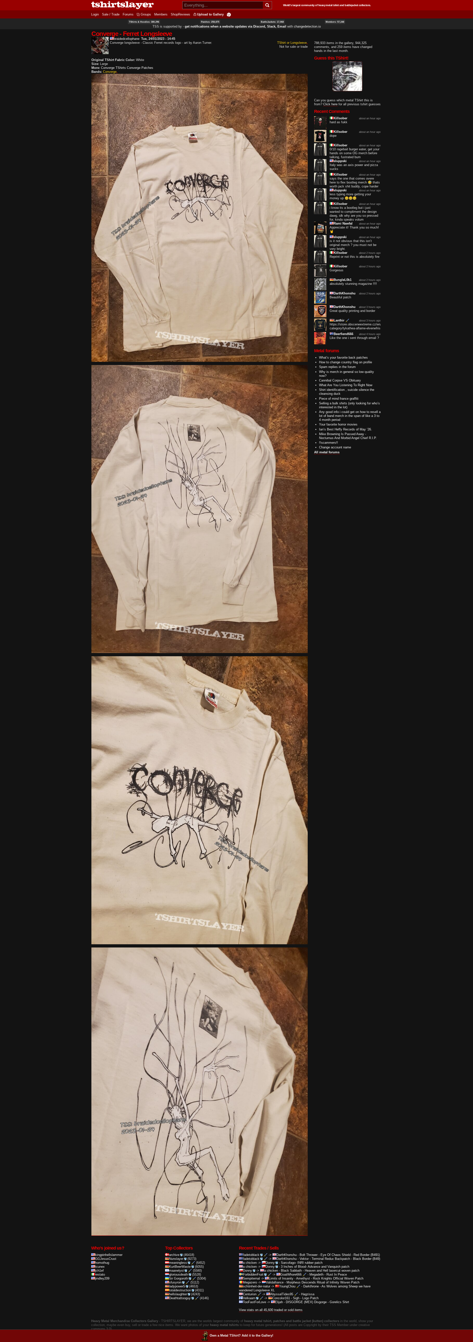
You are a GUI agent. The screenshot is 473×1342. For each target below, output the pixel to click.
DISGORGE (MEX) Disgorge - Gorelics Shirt (317, 1302)
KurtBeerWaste (180, 1266)
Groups (146, 14)
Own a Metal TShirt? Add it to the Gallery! (241, 1335)
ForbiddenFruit (253, 1274)
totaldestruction (180, 1290)
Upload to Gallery (210, 14)
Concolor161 (281, 1298)
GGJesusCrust (105, 1259)
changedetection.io (307, 26)
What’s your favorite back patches (343, 357)
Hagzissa (307, 1294)
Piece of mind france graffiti (338, 398)
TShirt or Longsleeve (292, 43)
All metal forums (326, 452)
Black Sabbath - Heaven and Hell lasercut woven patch (320, 1270)
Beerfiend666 (343, 334)
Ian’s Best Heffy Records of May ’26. (345, 429)
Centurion (249, 1294)
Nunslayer (176, 1259)
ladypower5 (177, 1286)
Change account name (335, 447)
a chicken (250, 1263)
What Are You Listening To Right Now (345, 385)
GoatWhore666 (291, 1274)
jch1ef (99, 1270)
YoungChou (287, 1286)
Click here (330, 104)
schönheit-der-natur (256, 1286)
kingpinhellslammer (108, 1255)
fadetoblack (251, 1255)
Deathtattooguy (180, 1298)
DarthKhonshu (344, 293)
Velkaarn (249, 1298)
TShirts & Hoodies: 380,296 (144, 22)
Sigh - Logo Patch (306, 1298)
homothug (102, 1263)
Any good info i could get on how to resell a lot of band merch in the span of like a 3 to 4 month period (350, 416)
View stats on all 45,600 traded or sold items (271, 1310)
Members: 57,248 (335, 22)
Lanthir (339, 320)
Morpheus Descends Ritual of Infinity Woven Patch (323, 1282)
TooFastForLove (254, 1302)
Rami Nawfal (343, 223)
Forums (128, 14)
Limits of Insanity (281, 1278)
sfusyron (175, 1282)
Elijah (279, 1302)
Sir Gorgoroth (178, 1278)
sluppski (340, 161)
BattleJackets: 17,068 (272, 22)
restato (100, 1274)
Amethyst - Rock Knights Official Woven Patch (329, 1278)
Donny (270, 1263)
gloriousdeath (178, 1274)
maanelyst (176, 1270)
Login (95, 14)
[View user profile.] (100, 52)
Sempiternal (251, 1278)
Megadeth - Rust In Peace (328, 1274)
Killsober (340, 118)
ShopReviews (180, 14)
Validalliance (275, 1282)
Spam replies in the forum (337, 367)
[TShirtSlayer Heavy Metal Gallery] (135, 5)
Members (161, 14)
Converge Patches (140, 68)
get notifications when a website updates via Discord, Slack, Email (235, 26)
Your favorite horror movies (338, 424)
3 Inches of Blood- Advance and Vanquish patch (315, 1266)
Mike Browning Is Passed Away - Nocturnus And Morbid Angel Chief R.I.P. (348, 436)
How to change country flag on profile (345, 362)
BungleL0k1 (343, 280)
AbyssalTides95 (281, 1294)
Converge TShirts (113, 68)
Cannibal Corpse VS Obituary (340, 380)
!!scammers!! (328, 442)
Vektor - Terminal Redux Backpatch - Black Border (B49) (340, 1259)
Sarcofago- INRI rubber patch (301, 1263)
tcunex (100, 1266)
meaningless (178, 1263)
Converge (110, 72)
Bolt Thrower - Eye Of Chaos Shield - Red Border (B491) (340, 1255)
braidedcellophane (126, 39)
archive (174, 1255)
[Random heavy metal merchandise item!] (229, 14)
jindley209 (102, 1278)
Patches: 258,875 (210, 22)
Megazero (250, 1282)
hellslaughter (178, 1294)
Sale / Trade (110, 14)
